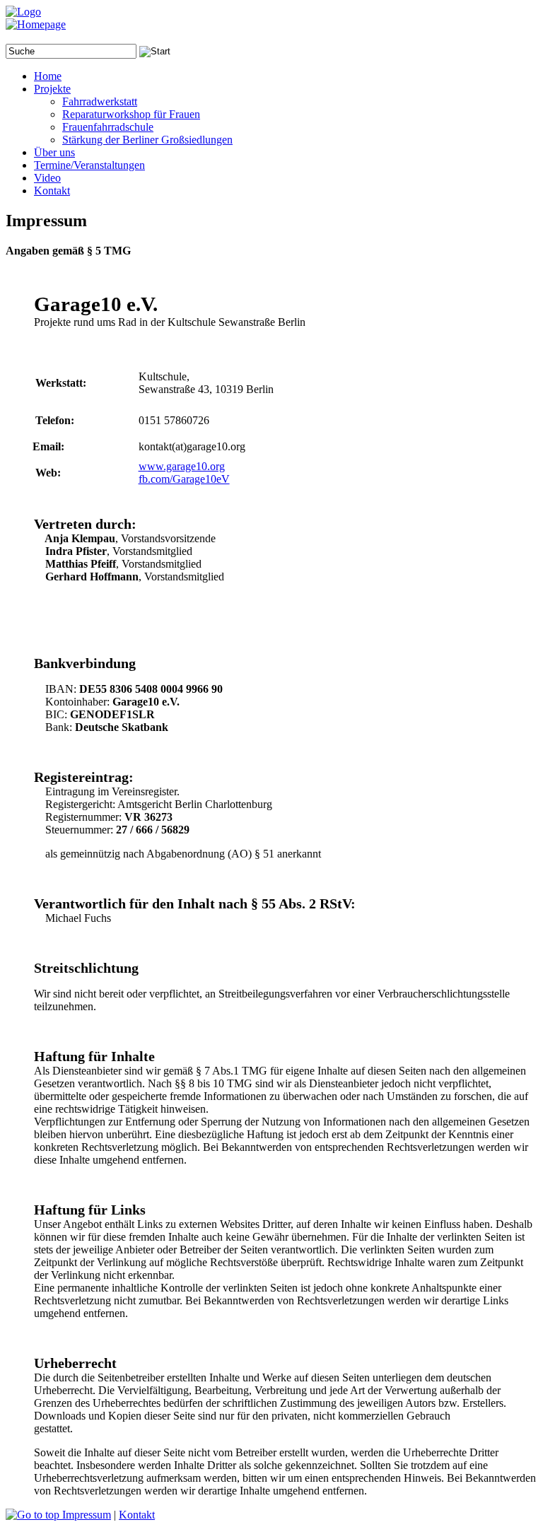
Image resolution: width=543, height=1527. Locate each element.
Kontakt (137, 1515)
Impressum (86, 1515)
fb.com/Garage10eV (184, 479)
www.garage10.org (182, 466)
